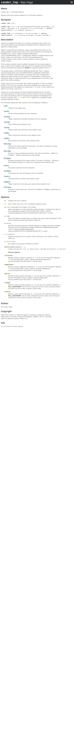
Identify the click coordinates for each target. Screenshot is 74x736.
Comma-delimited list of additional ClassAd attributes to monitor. (37, 249)
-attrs (28, 97)
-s (31, 28)
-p (18, 26)
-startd (7, 292)
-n (53, 26)
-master (7, 273)
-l (13, 26)
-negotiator (9, 264)
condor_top (17, 2)
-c (18, 28)
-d (8, 28)
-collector (8, 255)
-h (13, 23)
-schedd (7, 283)
